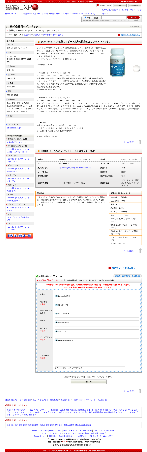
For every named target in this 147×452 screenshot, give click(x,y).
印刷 (16, 425)
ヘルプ (139, 10)
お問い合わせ (58, 35)
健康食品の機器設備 (83, 425)
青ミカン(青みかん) (94, 410)
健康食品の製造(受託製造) (29, 425)
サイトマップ (130, 10)
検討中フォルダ (106, 5)
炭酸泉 (132, 412)
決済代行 (10, 425)
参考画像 (46, 35)
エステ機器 (64, 410)
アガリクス (117, 410)
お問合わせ (82, 436)
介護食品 (73, 410)
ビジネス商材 (109, 431)
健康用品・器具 (55, 431)
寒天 (30, 415)
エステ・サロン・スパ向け (31, 412)
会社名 (96, 18)
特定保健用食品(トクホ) (98, 412)
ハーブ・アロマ (75, 431)
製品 (34, 14)
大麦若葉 (45, 412)
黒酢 (86, 412)
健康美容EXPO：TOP (13, 14)
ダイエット (15, 412)
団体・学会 (87, 431)
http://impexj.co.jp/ (14, 128)
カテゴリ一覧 (118, 10)
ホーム (44, 433)
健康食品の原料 (52, 425)
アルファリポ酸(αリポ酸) (59, 412)
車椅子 (35, 415)
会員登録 (134, 5)
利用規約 (52, 436)
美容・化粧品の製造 (66, 425)
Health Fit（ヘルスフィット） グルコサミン (90, 14)
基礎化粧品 (82, 410)
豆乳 (26, 415)
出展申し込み (107, 10)
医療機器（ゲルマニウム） (118, 412)
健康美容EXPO (66, 451)
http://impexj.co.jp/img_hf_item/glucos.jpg (75, 168)
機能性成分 (54, 14)
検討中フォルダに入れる (130, 35)
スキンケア (11, 410)
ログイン (120, 5)
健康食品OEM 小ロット (16, 142)
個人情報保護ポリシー (67, 436)
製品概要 (36, 35)
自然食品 (44, 431)
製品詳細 (27, 35)
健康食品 (27, 14)
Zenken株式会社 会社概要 (87, 433)
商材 (88, 18)
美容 (65, 431)
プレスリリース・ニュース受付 (101, 436)
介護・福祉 (98, 431)
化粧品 (42, 425)
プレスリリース (55, 433)
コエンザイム (128, 410)
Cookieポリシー (39, 436)
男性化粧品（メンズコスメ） (27, 410)
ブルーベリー (18, 415)
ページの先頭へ (129, 142)
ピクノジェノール (77, 412)
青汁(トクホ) (108, 410)
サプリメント (43, 14)
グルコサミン (66, 14)
